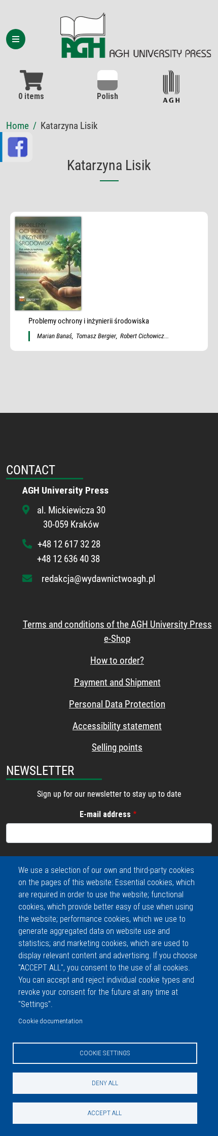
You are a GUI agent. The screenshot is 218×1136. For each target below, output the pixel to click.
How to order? (117, 660)
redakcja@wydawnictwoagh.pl (98, 579)
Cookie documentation (50, 1021)
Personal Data (96, 704)
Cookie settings (105, 1053)
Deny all (105, 1083)
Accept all (105, 1113)
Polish (107, 96)
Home (17, 126)
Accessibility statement (117, 726)
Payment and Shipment (117, 682)
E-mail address (105, 814)
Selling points (117, 747)
